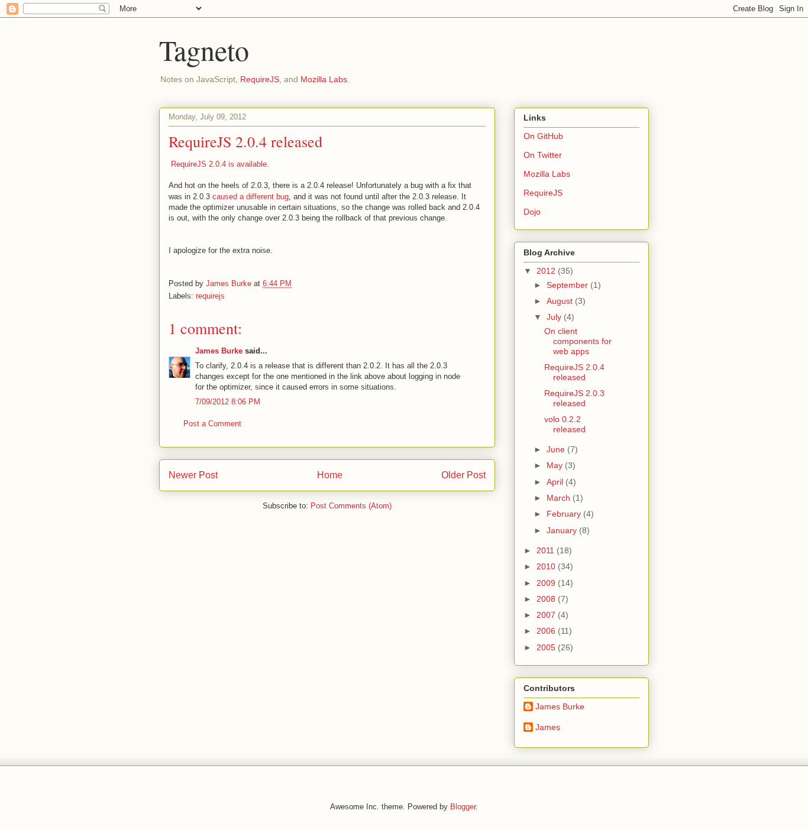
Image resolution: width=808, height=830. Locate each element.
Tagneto (204, 50)
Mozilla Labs (323, 79)
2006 (547, 631)
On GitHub (543, 136)
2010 (547, 566)
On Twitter (542, 155)
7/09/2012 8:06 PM (227, 401)
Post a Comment (212, 423)
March (560, 497)
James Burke (219, 350)
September (568, 285)
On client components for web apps (578, 341)
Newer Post (193, 475)
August (561, 301)
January (563, 530)
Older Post (463, 475)
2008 (547, 599)
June (557, 449)
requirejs (210, 295)
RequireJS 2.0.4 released (574, 372)
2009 (547, 583)
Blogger (463, 806)
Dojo (532, 211)
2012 (547, 270)
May (556, 465)
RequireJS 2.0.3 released (574, 398)
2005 (547, 647)
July (555, 317)
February (565, 513)
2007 (547, 615)
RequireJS (259, 79)
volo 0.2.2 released (565, 424)
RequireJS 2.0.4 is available (219, 164)
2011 (546, 550)
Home (329, 475)
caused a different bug (250, 196)
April (556, 482)
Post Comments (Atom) (351, 505)
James (547, 727)
